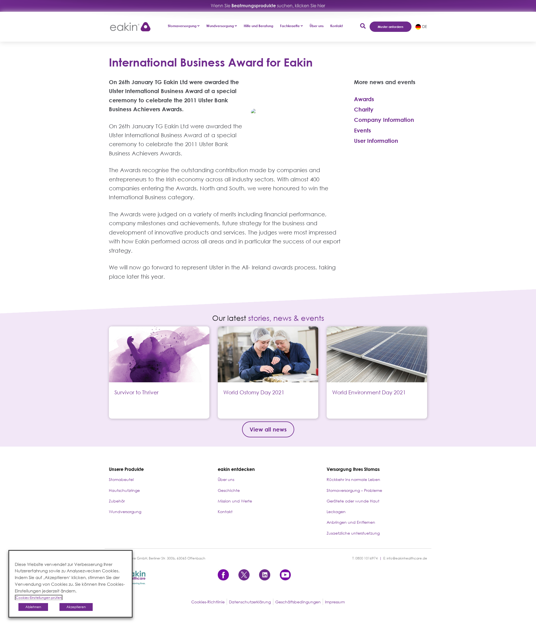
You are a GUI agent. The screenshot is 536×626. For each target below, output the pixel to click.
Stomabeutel (121, 479)
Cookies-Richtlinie (208, 601)
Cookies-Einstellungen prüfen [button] (39, 598)
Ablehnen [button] (33, 607)
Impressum (335, 601)
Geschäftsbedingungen (298, 601)
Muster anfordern (390, 27)
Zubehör (117, 501)
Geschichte (229, 490)
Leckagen (336, 511)
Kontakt (336, 26)
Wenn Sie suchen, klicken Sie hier (268, 5)
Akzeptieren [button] (76, 607)
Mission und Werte (235, 501)
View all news (268, 429)
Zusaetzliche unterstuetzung (353, 533)
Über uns (317, 26)
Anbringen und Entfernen (351, 522)
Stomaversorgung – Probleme (354, 490)
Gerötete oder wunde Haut (353, 501)
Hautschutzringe (124, 490)
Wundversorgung (125, 511)
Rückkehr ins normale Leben (353, 479)
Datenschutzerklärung (250, 601)
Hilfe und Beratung (258, 26)
